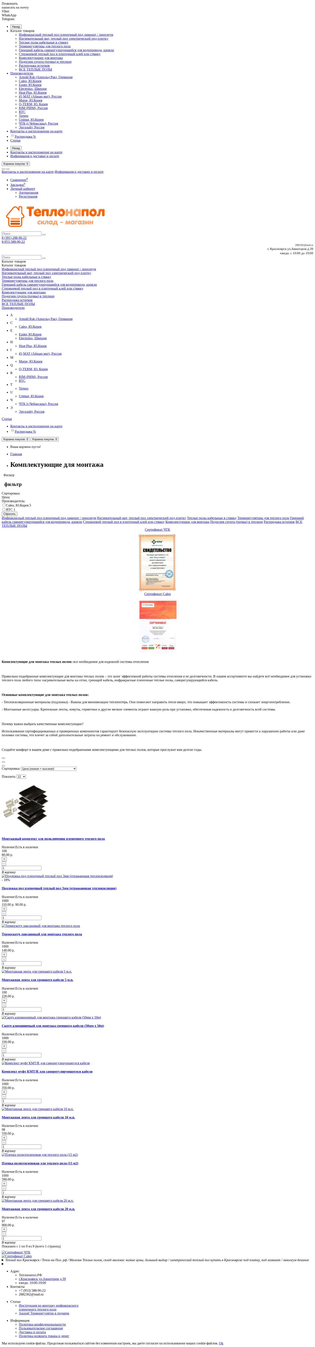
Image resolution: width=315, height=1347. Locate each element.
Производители (21, 73)
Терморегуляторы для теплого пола (44, 46)
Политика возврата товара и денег (44, 1336)
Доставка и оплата (32, 1332)
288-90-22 (14, 238)
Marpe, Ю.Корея (30, 100)
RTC (22, 112)
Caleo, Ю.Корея (30, 81)
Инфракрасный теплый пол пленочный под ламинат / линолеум (66, 34)
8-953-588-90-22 (13, 241)
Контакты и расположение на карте (36, 131)
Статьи (15, 140)
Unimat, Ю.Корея (31, 119)
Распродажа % (25, 136)
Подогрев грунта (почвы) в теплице (45, 61)
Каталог (14, 265)
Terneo (23, 116)
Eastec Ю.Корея (30, 85)
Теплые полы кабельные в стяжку (43, 42)
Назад (16, 26)
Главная (16, 454)
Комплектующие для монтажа (41, 58)
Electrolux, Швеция (32, 89)
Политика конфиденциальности (42, 1324)
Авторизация (28, 192)
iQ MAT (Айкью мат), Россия (40, 96)
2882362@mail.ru (304, 245)
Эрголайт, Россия (31, 127)
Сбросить (9, 514)
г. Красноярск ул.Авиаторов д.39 (290, 249)
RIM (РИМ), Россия (33, 108)
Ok (221, 1343)
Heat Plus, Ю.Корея (32, 92)
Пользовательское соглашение (41, 1328)
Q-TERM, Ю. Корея (33, 104)
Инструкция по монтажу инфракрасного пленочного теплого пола (48, 1307)
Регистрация (28, 196)
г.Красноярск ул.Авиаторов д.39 (42, 1279)
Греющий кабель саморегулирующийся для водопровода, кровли (66, 50)
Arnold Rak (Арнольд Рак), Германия (45, 77)
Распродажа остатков (34, 65)
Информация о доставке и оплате (34, 156)
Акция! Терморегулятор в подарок (44, 1313)
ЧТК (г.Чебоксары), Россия (38, 123)
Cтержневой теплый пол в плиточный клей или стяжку (59, 54)
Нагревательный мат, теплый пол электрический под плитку (63, 38)
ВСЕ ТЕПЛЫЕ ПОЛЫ (35, 69)
